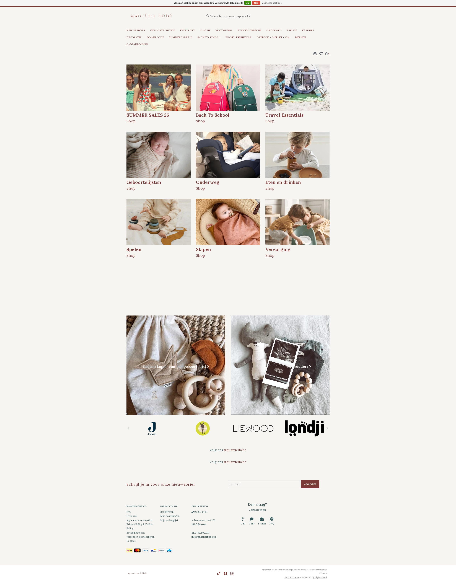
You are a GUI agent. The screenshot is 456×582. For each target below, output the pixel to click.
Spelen (292, 30)
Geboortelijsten (162, 30)
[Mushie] (304, 428)
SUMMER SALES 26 (180, 37)
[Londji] (253, 428)
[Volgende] (327, 428)
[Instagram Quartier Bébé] (232, 573)
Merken (300, 37)
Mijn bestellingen (169, 516)
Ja (247, 3)
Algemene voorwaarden (139, 520)
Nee (256, 3)
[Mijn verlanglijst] (321, 53)
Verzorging (223, 30)
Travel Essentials (238, 37)
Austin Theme (292, 577)
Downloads (155, 37)
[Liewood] (203, 428)
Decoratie (133, 37)
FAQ (128, 511)
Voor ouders (297, 366)
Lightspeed (321, 577)
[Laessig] (152, 428)
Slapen (205, 30)
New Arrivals (135, 30)
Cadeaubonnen (137, 44)
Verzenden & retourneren (140, 536)
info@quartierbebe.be (203, 536)
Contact (131, 540)
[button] (315, 53)
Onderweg (274, 30)
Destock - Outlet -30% (273, 37)
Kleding (308, 30)
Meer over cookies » (272, 3)
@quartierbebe (235, 450)
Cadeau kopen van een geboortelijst (174, 366)
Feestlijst (187, 30)
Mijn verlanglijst (169, 520)
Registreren (166, 511)
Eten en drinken (249, 30)
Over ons (131, 516)
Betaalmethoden (135, 532)
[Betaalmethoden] (130, 551)
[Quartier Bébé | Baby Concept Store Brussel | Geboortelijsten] (162, 16)
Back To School (209, 37)
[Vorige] (128, 428)
